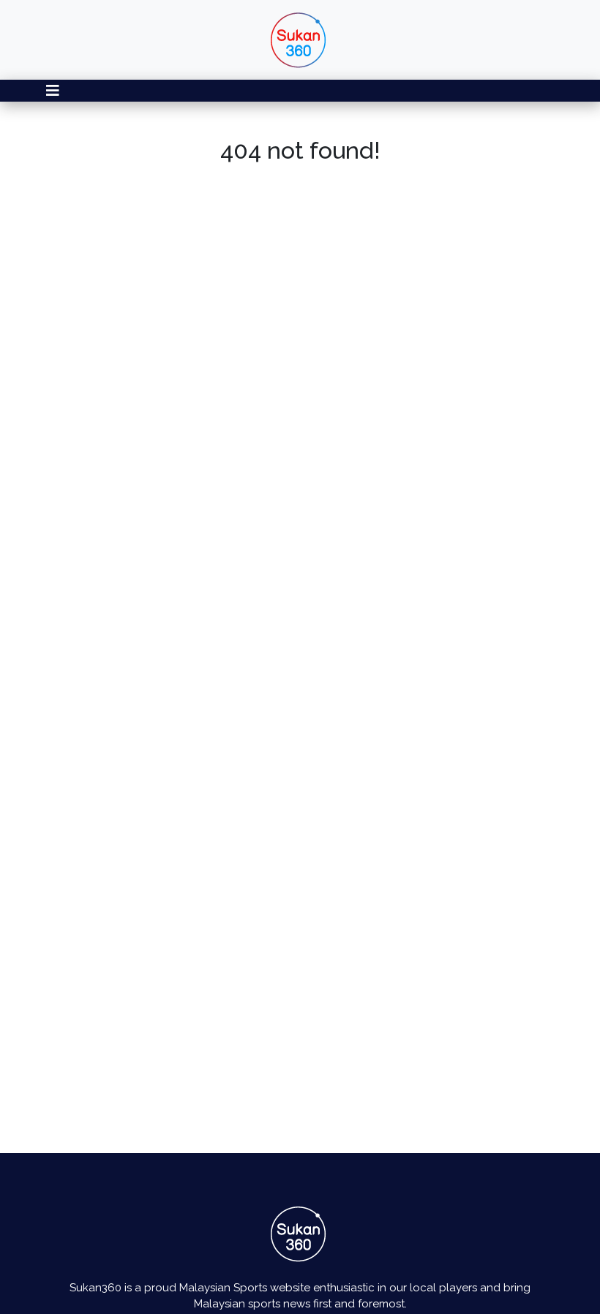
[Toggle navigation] (53, 91)
